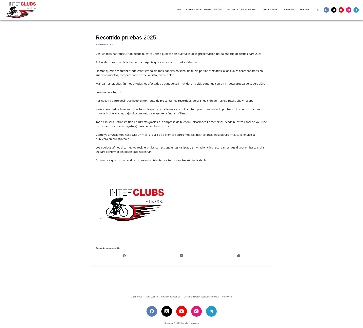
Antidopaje (136, 297)
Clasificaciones (269, 10)
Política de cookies (170, 297)
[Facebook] (326, 10)
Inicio (179, 10)
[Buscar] (318, 10)
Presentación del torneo (198, 10)
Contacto (227, 297)
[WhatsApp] (238, 255)
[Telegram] (356, 10)
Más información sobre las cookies (201, 297)
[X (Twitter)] (333, 10)
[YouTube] (341, 10)
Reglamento (232, 10)
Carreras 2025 (248, 10)
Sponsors (305, 10)
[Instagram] (348, 10)
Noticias (218, 10)
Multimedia (289, 10)
